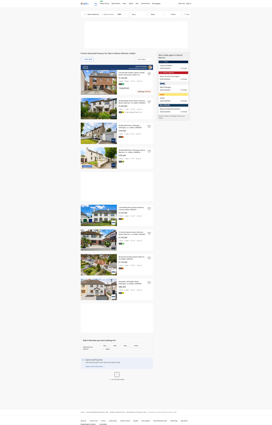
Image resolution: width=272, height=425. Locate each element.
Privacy (103, 421)
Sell (137, 3)
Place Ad (182, 3)
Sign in (188, 3)
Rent (124, 3)
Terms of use (94, 421)
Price (133, 14)
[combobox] (105, 14)
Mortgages (156, 3)
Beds (153, 14)
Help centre (184, 421)
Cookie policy (113, 421)
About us (83, 421)
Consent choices (125, 421)
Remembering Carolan (160, 421)
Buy (95, 3)
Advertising (173, 421)
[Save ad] (149, 74)
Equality (135, 421)
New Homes (116, 3)
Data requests (146, 421)
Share (131, 3)
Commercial (145, 3)
